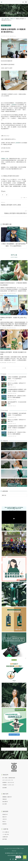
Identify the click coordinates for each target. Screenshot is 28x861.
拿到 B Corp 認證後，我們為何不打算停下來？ (17, 384)
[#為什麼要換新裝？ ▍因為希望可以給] (14, 594)
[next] (25, 236)
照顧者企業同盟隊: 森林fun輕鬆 (11, 205)
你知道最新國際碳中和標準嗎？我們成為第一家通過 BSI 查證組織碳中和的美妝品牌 (17, 390)
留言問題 (5, 787)
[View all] (14, 446)
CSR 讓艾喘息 (6, 834)
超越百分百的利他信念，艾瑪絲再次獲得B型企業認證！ (13, 284)
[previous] (2, 237)
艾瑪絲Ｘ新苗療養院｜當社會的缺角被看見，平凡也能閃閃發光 (17, 377)
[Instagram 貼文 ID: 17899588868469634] (14, 518)
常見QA (4, 821)
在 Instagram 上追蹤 (15, 734)
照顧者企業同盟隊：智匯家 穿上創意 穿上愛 (13, 318)
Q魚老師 (13, 104)
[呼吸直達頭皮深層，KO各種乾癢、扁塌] (14, 695)
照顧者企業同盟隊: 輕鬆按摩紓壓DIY (15, 213)
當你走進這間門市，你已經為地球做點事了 (17, 403)
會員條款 (5, 824)
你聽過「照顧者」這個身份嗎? (14, 246)
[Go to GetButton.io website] (25, 859)
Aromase (4, 293)
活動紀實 (14, 227)
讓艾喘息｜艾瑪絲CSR (6, 25)
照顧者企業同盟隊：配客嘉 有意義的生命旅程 (13, 353)
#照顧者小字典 (4, 158)
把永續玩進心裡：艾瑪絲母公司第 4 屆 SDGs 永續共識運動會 (17, 396)
